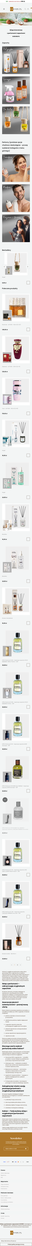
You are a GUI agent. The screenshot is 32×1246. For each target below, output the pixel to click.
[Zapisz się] (25, 1148)
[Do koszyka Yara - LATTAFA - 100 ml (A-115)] (28, 413)
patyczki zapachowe (11, 1029)
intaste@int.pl (28, 1224)
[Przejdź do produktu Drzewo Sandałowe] (16, 601)
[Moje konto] (28, 9)
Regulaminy (3, 1175)
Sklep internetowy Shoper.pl (8, 1241)
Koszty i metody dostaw (6, 1198)
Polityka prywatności (5, 1209)
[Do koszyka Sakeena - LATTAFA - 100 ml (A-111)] (28, 371)
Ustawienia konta (4, 1186)
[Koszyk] (30, 7)
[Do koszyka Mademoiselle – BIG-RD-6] (28, 958)
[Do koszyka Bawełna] (28, 539)
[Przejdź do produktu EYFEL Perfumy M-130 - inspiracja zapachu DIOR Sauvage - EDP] (16, 727)
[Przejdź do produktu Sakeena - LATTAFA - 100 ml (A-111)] (16, 349)
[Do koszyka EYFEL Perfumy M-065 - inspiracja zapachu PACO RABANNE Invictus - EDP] (28, 707)
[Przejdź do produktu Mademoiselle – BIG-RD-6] (16, 937)
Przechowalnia (4, 1188)
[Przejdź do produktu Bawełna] (16, 517)
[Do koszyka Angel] (28, 282)
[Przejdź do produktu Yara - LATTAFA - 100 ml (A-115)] (16, 391)
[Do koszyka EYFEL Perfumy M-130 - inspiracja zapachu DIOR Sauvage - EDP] (28, 749)
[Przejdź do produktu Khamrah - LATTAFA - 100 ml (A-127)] (16, 307)
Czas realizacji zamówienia (7, 1202)
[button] (4, 9)
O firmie (2, 1218)
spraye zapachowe (10, 1033)
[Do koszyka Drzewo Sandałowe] (28, 623)
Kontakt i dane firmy (5, 1216)
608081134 (6, 1225)
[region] (16, 19)
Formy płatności (4, 1195)
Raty (2, 1177)
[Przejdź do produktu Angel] (16, 433)
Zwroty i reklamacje (5, 1173)
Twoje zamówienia (5, 1184)
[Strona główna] (16, 9)
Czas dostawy (4, 1200)
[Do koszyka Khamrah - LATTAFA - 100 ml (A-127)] (28, 329)
